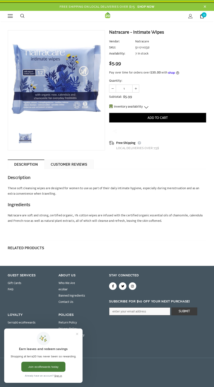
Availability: (117, 53)
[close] (205, 7)
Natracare (142, 41)
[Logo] (107, 16)
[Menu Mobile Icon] (10, 16)
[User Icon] (190, 16)
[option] (56, 79)
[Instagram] (132, 286)
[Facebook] (113, 286)
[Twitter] (122, 286)
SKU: (112, 47)
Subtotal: (115, 96)
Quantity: (115, 80)
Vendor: (114, 41)
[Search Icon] (26, 16)
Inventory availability (128, 106)
